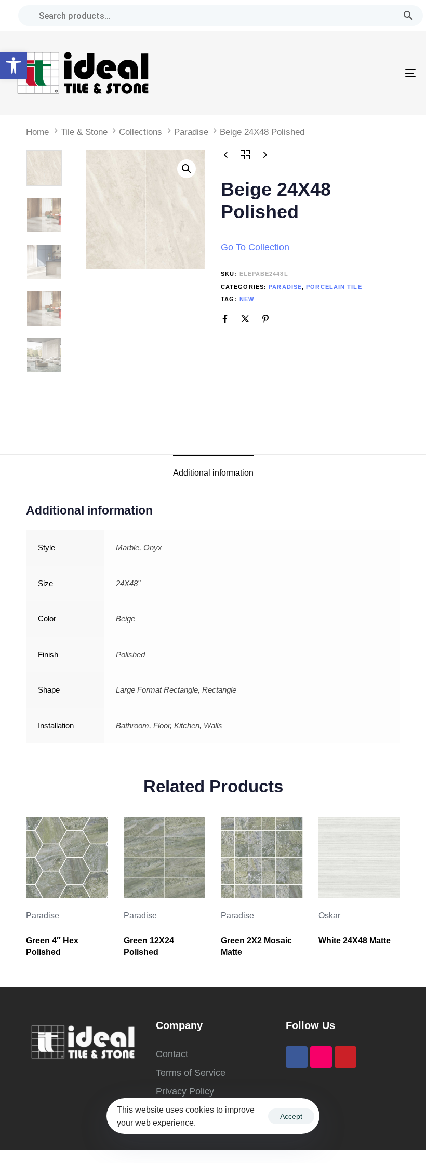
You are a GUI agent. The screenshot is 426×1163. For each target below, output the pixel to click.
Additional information (213, 472)
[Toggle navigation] (348, 73)
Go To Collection (255, 247)
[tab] (213, 473)
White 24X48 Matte (354, 940)
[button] (13, 65)
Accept (291, 1116)
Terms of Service (190, 1072)
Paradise (191, 132)
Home (37, 132)
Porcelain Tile (334, 286)
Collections (140, 132)
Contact (172, 1054)
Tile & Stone (84, 132)
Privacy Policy (185, 1091)
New (246, 299)
